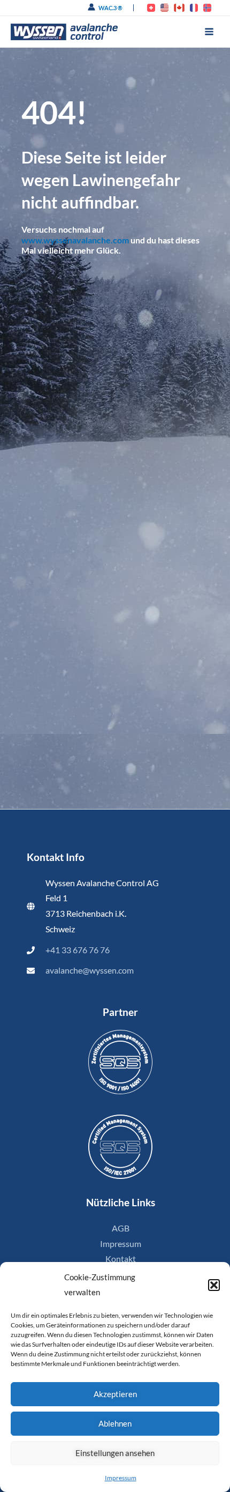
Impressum (120, 1478)
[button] (214, 1285)
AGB (120, 1228)
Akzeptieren (115, 1394)
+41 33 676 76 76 (77, 950)
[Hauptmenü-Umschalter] (209, 31)
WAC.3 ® (110, 7)
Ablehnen (115, 1423)
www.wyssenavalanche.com (75, 240)
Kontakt (120, 1259)
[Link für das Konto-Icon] (91, 7)
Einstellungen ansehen (115, 1453)
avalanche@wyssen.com (89, 970)
